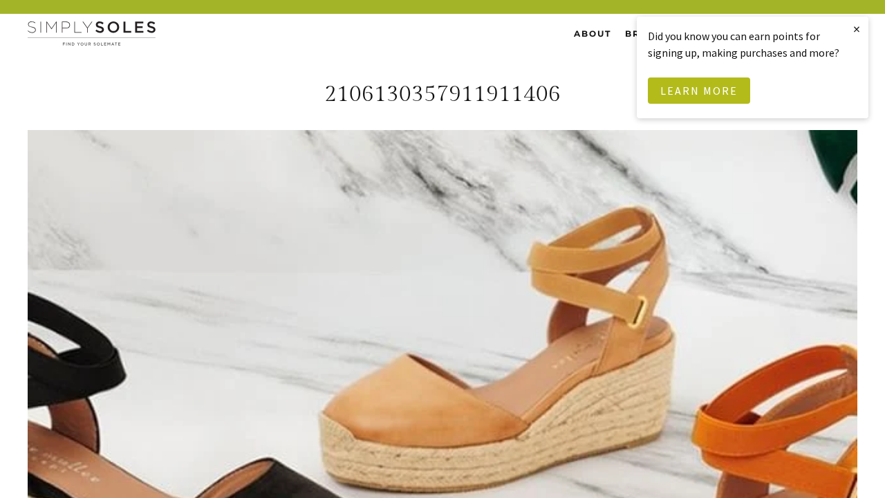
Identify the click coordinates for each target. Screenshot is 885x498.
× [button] (857, 28)
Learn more (699, 91)
